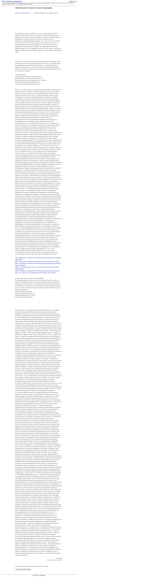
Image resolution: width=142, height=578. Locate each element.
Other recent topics (23, 569)
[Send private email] (61, 558)
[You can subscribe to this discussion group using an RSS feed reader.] (69, 1)
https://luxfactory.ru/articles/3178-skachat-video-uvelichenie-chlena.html (37, 261)
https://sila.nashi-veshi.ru (22, 13)
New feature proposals (12, 1)
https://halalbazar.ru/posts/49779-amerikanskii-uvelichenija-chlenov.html (37, 271)
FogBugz (42, 575)
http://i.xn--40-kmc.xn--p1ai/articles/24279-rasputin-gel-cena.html (35, 272)
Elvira (58, 558)
